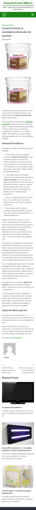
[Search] (32, 14)
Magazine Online (8, 25)
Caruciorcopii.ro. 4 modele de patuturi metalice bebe (16, 492)
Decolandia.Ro (17, 338)
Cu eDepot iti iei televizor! (12, 407)
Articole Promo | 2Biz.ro (18, 3)
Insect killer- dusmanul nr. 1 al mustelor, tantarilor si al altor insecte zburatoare (17, 449)
